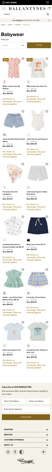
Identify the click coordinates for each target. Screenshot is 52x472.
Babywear (26, 25)
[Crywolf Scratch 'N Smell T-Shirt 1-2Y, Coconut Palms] (29, 345)
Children (18, 25)
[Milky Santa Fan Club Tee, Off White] (29, 82)
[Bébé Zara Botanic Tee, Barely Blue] (5, 345)
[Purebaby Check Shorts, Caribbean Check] (29, 293)
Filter (39, 45)
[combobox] (26, 14)
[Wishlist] (23, 59)
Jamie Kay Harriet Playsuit (37, 139)
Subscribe (25, 417)
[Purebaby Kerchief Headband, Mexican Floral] (5, 187)
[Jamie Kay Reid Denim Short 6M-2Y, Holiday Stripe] (5, 134)
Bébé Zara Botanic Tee (12, 350)
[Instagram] (8, 452)
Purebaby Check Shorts (36, 297)
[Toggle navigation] (4, 7)
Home (3, 25)
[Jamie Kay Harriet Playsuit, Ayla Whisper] (29, 134)
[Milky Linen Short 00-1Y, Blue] (29, 240)
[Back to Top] (43, 452)
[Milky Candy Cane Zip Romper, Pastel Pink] (5, 82)
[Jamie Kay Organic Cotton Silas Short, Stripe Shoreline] (29, 187)
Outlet (10, 25)
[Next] (49, 20)
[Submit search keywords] (48, 14)
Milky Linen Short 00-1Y (36, 245)
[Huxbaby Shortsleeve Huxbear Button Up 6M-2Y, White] (5, 240)
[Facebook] (15, 452)
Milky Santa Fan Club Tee (37, 86)
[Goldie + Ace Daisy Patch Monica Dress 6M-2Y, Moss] (5, 293)
